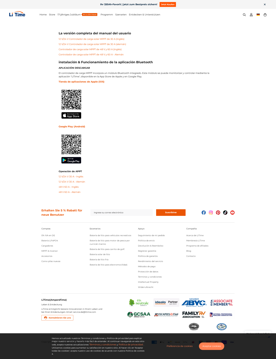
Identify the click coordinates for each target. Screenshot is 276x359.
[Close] (265, 4)
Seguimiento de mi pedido (151, 235)
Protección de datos (148, 271)
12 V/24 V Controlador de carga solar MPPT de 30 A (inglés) (91, 39)
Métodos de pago (147, 266)
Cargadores (47, 245)
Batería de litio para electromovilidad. (109, 264)
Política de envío (146, 240)
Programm (107, 14)
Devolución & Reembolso (150, 245)
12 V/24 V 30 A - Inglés (71, 176)
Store (52, 14)
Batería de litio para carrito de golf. (107, 249)
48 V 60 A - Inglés (69, 187)
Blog (188, 251)
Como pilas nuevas (50, 261)
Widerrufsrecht (145, 287)
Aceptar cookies (211, 346)
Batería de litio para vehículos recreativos (110, 235)
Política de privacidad (131, 344)
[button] (265, 14)
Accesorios (46, 256)
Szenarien (121, 14)
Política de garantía (148, 256)
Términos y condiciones (150, 277)
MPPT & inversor (49, 251)
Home (43, 14)
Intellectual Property (148, 282)
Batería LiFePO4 (49, 240)
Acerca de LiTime (195, 235)
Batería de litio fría (99, 259)
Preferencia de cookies (180, 346)
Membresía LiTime (195, 240)
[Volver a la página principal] (24, 13)
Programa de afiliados (197, 245)
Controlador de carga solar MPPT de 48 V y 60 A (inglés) (90, 49)
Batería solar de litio (100, 254)
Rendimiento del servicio (150, 261)
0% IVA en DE (48, 235)
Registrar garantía (147, 251)
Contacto (191, 256)
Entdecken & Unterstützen (144, 14)
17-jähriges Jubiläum (69, 14)
